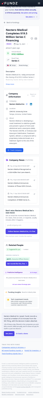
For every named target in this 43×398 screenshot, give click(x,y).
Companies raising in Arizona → (13, 347)
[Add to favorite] (32, 38)
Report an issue (33, 95)
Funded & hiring (21, 392)
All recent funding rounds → (12, 350)
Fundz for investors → (33, 350)
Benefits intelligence (7, 394)
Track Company (16, 150)
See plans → (30, 17)
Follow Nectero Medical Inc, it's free (21, 231)
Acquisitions (29, 394)
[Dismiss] (37, 17)
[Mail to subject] (36, 38)
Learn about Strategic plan (22, 284)
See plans (9, 334)
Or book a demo (22, 334)
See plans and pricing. (29, 13)
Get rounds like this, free (16, 264)
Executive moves (20, 394)
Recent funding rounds (8, 392)
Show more (10, 84)
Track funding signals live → (12, 354)
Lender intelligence (33, 392)
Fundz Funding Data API (24, 387)
